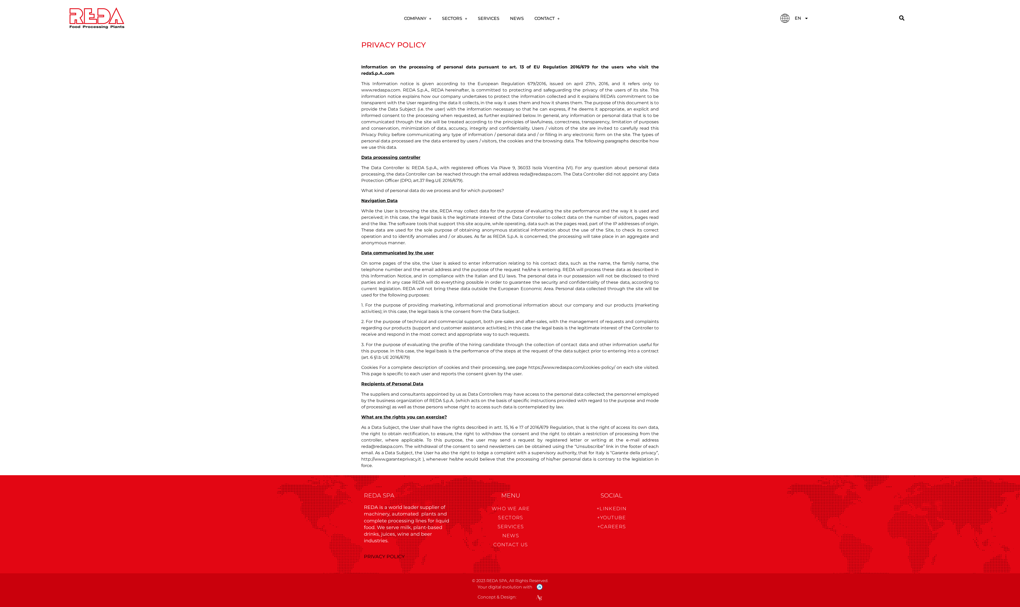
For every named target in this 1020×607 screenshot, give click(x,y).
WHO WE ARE (511, 509)
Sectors (452, 18)
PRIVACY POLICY (384, 557)
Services (488, 18)
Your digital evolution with (505, 586)
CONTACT (544, 18)
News (517, 18)
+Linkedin (612, 509)
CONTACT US (510, 545)
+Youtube (611, 518)
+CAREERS (611, 527)
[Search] (901, 18)
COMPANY (415, 18)
